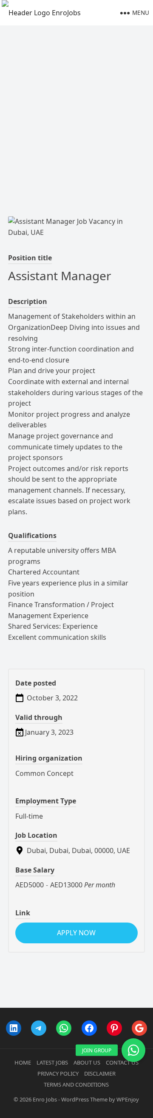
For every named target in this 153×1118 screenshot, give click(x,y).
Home (22, 1062)
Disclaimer (100, 1073)
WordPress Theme (84, 1099)
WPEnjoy (127, 1099)
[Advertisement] (76, 106)
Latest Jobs (52, 1062)
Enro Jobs (45, 1099)
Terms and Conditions (76, 1084)
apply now (76, 932)
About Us (87, 1062)
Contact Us (122, 1062)
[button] (133, 1050)
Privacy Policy (58, 1073)
